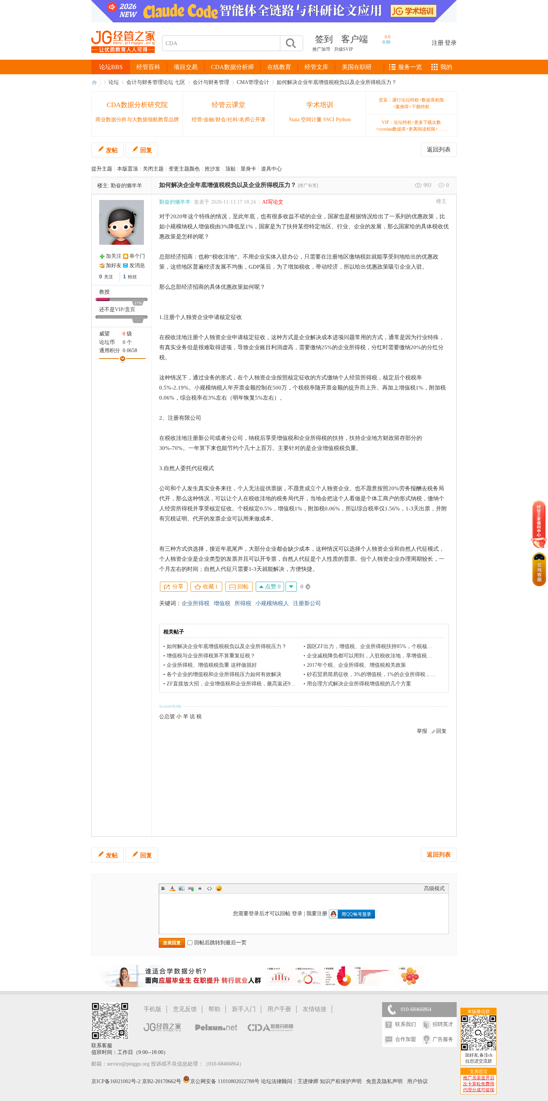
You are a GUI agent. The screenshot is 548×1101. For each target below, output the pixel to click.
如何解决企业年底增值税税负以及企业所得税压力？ (337, 82)
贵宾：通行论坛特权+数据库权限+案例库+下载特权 (411, 103)
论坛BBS (111, 67)
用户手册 (279, 1009)
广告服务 (442, 1039)
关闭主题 (153, 169)
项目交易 (186, 67)
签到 (324, 39)
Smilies (219, 888)
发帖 (112, 150)
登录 (451, 43)
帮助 (214, 1009)
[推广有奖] (308, 185)
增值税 (222, 603)
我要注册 (316, 913)
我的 (446, 67)
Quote (200, 888)
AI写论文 (272, 202)
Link (191, 888)
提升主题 (101, 169)
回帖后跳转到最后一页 (220, 942)
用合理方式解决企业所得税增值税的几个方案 (359, 683)
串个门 (137, 256)
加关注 (114, 256)
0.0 (387, 37)
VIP (119, 309)
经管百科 (148, 67)
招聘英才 (442, 1024)
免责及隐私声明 (384, 1081)
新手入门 (244, 1009)
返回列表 (439, 149)
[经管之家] (123, 59)
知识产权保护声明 (341, 1081)
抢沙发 (212, 169)
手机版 (152, 1009)
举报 (422, 731)
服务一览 (410, 67)
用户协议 (417, 1081)
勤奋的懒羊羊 (126, 185)
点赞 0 (272, 586)
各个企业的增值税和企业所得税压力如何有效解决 (224, 674)
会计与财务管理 (211, 82)
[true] (290, 43)
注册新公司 (307, 603)
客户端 (354, 39)
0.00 (386, 42)
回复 (146, 150)
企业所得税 (196, 603)
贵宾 (130, 309)
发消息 (137, 265)
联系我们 (405, 1024)
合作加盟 (405, 1039)
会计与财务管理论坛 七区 (155, 82)
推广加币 (321, 49)
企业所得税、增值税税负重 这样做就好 (212, 665)
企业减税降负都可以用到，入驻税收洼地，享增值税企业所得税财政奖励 (390, 656)
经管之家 (96, 82)
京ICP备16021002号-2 (116, 1081)
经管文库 (316, 67)
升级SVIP (343, 49)
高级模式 (434, 888)
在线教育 (279, 67)
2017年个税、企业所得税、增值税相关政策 (356, 665)
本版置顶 (127, 169)
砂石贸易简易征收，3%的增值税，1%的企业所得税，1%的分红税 (383, 674)
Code (209, 888)
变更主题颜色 (184, 169)
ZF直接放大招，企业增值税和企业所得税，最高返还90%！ (235, 683)
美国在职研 (357, 67)
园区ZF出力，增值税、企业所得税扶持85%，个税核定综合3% (378, 646)
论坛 (113, 82)
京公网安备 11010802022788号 (225, 1081)
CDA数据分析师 (232, 67)
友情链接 (315, 1009)
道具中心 (271, 169)
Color (172, 888)
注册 (438, 43)
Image (181, 888)
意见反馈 (185, 1009)
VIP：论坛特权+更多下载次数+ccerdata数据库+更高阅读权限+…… (411, 126)
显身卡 (248, 169)
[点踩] (291, 587)
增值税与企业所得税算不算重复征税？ (211, 656)
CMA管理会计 (253, 82)
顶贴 (230, 169)
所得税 (242, 603)
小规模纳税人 (272, 603)
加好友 (114, 265)
